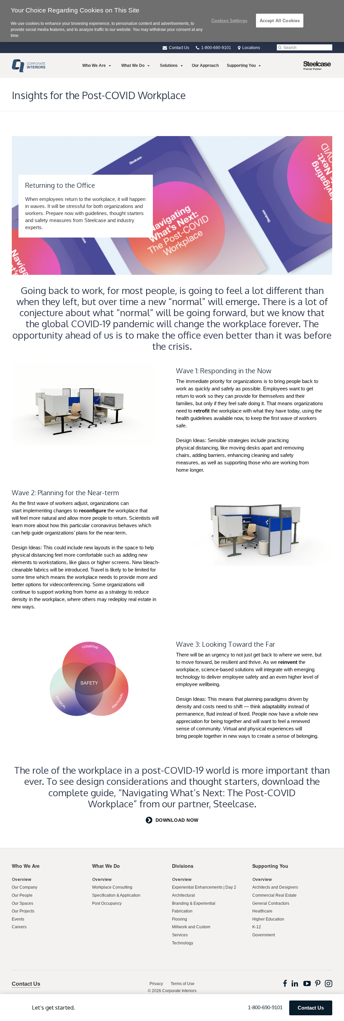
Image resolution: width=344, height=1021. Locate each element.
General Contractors (270, 903)
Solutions (169, 65)
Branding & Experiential (193, 903)
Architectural (183, 895)
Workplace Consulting (112, 887)
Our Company (24, 887)
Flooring (179, 919)
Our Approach (205, 65)
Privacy (156, 983)
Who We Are (94, 65)
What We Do (132, 65)
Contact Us (178, 47)
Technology (182, 943)
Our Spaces (22, 903)
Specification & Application (116, 895)
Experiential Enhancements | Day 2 (204, 887)
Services (180, 935)
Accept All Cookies (280, 20)
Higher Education (268, 919)
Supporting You (241, 65)
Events (18, 919)
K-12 (256, 927)
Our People (22, 895)
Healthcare (262, 911)
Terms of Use (183, 983)
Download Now (177, 820)
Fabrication (182, 911)
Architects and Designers (275, 887)
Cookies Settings (229, 20)
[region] (172, 21)
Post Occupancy (107, 903)
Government (263, 935)
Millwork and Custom (191, 927)
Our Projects (23, 911)
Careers (19, 927)
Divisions (183, 865)
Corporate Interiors (179, 990)
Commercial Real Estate (274, 895)
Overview (21, 879)
